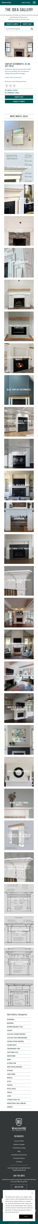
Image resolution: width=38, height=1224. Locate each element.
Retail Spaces (11, 1089)
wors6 (17, 93)
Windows (10, 1107)
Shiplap (15, 90)
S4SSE (29, 69)
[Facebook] (6, 85)
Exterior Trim (11, 1063)
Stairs (9, 1096)
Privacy (27, 1223)
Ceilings (9, 1030)
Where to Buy (19, 97)
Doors (9, 1060)
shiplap (7, 74)
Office (9, 1081)
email (13, 1180)
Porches (10, 1085)
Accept (26, 1216)
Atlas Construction (15, 78)
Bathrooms (10, 1019)
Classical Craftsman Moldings (17, 1038)
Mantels (9, 90)
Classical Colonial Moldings (16, 1034)
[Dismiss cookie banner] (32, 1193)
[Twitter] (10, 85)
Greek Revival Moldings (14, 1067)
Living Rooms (11, 1074)
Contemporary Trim (13, 1049)
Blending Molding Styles (15, 1027)
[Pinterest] (14, 85)
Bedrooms (10, 1023)
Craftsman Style (12, 1052)
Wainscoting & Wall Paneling (16, 1103)
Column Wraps (12, 1045)
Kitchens (10, 1070)
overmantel (10, 93)
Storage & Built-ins (13, 1100)
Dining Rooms (11, 1056)
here (13, 19)
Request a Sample (19, 101)
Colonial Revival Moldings (15, 1041)
